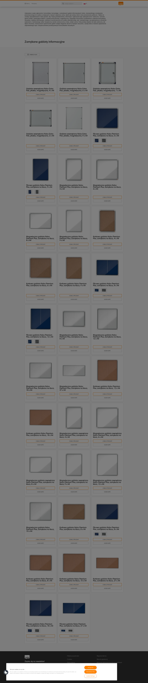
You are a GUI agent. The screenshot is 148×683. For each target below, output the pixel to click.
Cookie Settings (90, 676)
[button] (5, 672)
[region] (61, 672)
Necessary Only (90, 671)
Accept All (90, 667)
